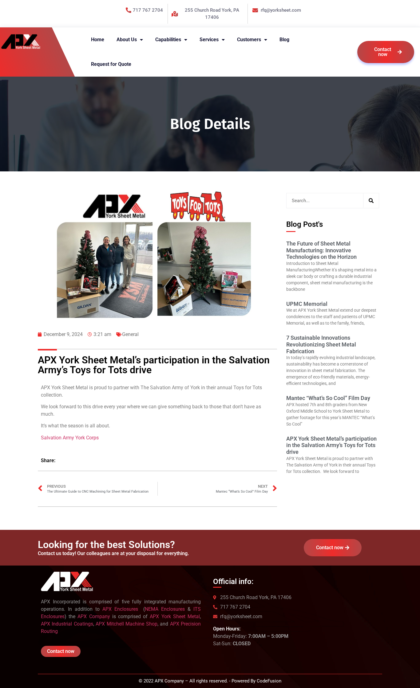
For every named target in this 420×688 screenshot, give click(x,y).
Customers (249, 39)
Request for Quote (111, 64)
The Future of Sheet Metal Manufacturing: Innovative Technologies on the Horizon (321, 250)
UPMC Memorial (306, 304)
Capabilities (168, 39)
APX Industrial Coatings (67, 624)
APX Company (93, 616)
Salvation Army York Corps (70, 438)
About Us (127, 39)
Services (209, 39)
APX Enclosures (121, 609)
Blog (284, 39)
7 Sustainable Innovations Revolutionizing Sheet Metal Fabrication (321, 344)
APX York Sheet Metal (175, 616)
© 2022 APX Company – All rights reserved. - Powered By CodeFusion (210, 681)
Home (97, 39)
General (130, 334)
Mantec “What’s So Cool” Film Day (328, 398)
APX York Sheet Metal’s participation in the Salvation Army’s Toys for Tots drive (331, 445)
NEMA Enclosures (165, 609)
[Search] (371, 200)
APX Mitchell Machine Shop (126, 624)
